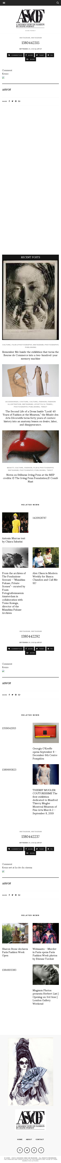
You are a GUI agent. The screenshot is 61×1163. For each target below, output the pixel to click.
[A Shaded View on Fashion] (30, 18)
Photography (51, 345)
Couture (23, 402)
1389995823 (9, 769)
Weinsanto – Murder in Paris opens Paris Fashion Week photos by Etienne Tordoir (45, 953)
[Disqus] (30, 145)
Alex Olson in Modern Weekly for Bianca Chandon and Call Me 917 (45, 578)
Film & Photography (22, 345)
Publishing (30, 347)
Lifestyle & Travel (43, 404)
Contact (40, 1139)
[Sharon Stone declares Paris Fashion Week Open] (15, 933)
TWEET (41, 55)
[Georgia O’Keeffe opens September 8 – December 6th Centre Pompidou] (46, 733)
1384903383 (9, 969)
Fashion (43, 402)
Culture (6, 345)
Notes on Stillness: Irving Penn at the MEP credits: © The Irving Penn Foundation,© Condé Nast (30, 478)
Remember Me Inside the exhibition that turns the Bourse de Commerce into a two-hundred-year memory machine (30, 355)
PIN (51, 55)
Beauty (10, 468)
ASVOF (39, 48)
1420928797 (39, 517)
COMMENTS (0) (16, 55)
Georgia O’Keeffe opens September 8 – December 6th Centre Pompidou (45, 753)
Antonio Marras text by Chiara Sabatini (13, 539)
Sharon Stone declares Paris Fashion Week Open (15, 952)
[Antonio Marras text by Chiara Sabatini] (15, 522)
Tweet (44, 407)
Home (19, 1139)
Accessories (11, 402)
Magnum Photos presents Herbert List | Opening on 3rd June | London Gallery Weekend (45, 996)
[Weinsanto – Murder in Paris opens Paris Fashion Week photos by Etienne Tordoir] (46, 933)
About (29, 1139)
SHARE (30, 55)
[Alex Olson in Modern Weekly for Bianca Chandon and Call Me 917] (46, 557)
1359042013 (9, 728)
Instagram (24, 38)
